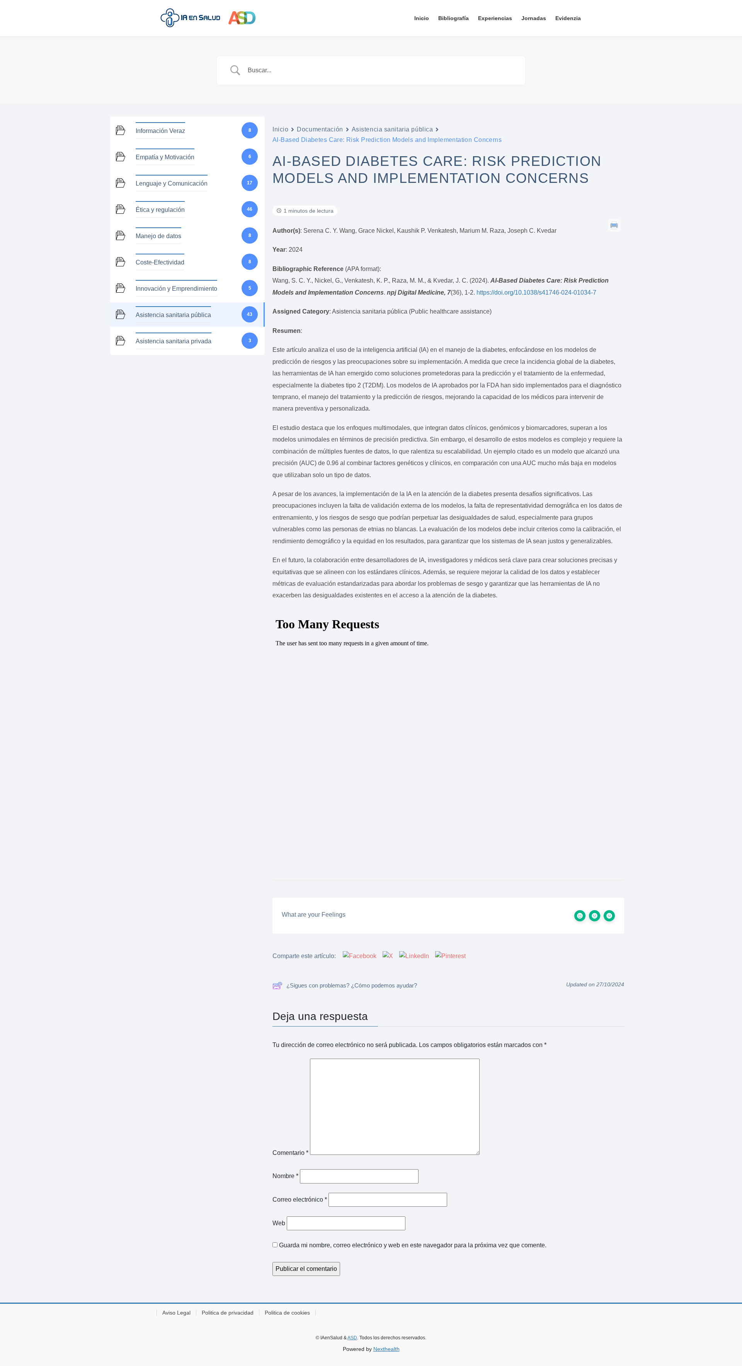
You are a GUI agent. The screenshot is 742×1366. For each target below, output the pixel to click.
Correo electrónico (299, 1199)
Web (278, 1223)
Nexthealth (386, 1349)
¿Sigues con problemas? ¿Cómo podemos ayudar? (351, 985)
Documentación (320, 129)
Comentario (290, 1152)
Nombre (285, 1176)
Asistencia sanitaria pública (392, 129)
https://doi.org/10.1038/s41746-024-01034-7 (536, 292)
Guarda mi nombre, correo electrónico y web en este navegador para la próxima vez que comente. (412, 1245)
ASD (352, 1337)
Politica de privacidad (228, 1313)
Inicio (280, 129)
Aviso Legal (176, 1313)
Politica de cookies (287, 1313)
